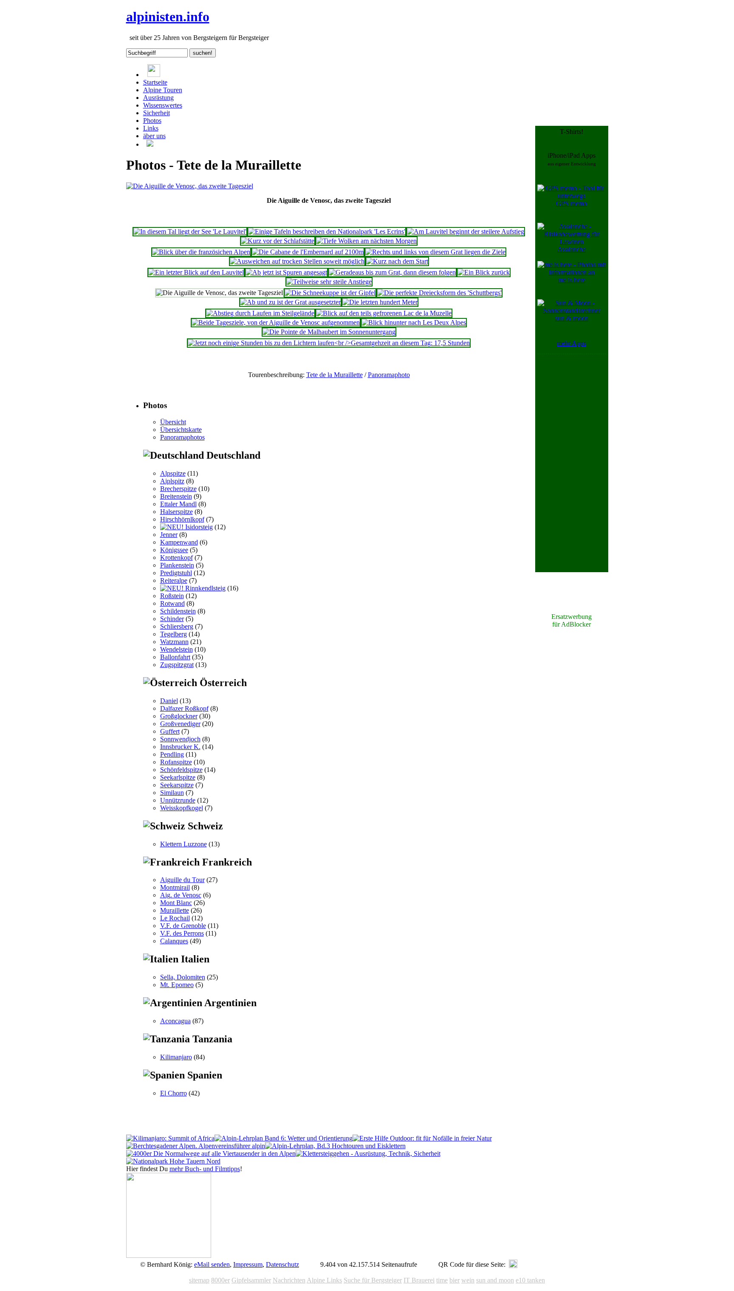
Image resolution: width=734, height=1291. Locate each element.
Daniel (169, 700)
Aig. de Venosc (180, 895)
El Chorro (173, 1093)
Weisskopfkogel (181, 807)
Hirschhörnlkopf (182, 519)
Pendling (172, 754)
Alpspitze (173, 473)
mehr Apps (571, 343)
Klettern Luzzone (183, 844)
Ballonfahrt (175, 657)
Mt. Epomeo (177, 984)
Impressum (248, 1264)
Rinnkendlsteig (205, 588)
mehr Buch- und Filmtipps (204, 1168)
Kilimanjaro (176, 1057)
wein (467, 1280)
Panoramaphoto (389, 374)
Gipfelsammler (251, 1280)
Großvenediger (180, 723)
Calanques (174, 941)
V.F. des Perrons (182, 933)
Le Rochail (175, 918)
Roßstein (172, 595)
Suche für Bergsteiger (373, 1280)
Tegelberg (173, 634)
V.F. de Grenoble (183, 925)
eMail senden (212, 1264)
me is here (571, 280)
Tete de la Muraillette (334, 374)
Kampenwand (179, 542)
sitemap (199, 1280)
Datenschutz (282, 1264)
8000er (220, 1280)
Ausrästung (158, 97)
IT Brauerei (419, 1280)
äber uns (154, 135)
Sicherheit (156, 112)
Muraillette (174, 910)
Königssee (174, 549)
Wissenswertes (162, 105)
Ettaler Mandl (178, 504)
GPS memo (571, 203)
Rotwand (172, 603)
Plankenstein (177, 565)
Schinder (172, 618)
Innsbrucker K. (180, 746)
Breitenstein (176, 496)
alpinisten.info (167, 16)
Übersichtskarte (181, 429)
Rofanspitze (176, 762)
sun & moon (571, 318)
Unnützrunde (177, 800)
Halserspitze (176, 511)
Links (150, 128)
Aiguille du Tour (182, 879)
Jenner (169, 534)
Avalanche (571, 249)
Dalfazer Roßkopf (184, 708)
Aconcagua (175, 1020)
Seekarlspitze (177, 777)
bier (454, 1280)
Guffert (170, 731)
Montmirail (175, 887)
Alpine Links (324, 1280)
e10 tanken (530, 1280)
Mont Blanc (176, 902)
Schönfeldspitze (181, 769)
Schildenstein (178, 611)
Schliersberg (176, 626)
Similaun (172, 792)
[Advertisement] (572, 483)
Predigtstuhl (176, 572)
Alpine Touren (162, 90)
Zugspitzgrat (177, 664)
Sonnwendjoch (180, 739)
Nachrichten (289, 1280)
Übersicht (173, 422)
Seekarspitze (177, 785)
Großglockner (179, 716)
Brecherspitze (178, 488)
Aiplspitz (172, 481)
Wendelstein (176, 649)
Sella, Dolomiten (182, 977)
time (442, 1280)
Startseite (155, 82)
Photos (152, 120)
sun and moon (495, 1280)
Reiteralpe (173, 580)
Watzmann (174, 641)
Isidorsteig (198, 527)
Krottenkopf (176, 557)
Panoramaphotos (182, 437)
